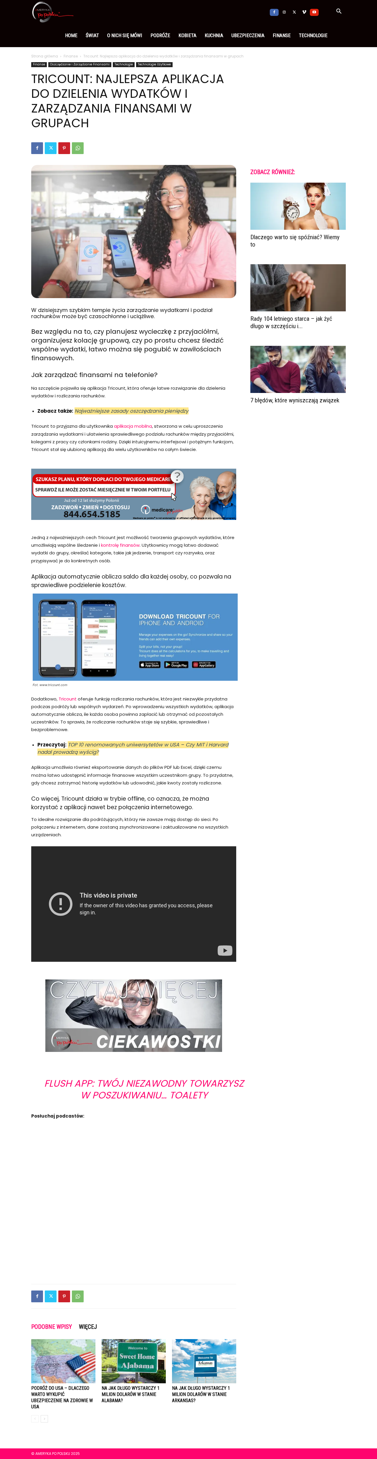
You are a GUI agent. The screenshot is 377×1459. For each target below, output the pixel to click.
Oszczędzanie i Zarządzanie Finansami (80, 64)
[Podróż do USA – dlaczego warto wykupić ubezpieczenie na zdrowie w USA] (63, 1361)
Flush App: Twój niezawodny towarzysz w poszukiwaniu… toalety (144, 1089)
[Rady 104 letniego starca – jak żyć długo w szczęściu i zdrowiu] (298, 287)
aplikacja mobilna (133, 426)
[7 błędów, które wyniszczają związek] (298, 369)
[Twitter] (294, 12)
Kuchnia (214, 35)
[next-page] (44, 1418)
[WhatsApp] (78, 148)
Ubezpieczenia (248, 35)
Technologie (313, 35)
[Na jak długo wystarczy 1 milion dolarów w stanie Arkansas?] (204, 1361)
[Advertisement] (134, 1264)
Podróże (160, 35)
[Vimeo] (304, 12)
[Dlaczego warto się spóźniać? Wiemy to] (298, 206)
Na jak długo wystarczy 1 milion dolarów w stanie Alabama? (131, 1394)
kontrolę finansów (120, 545)
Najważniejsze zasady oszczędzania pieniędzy (131, 410)
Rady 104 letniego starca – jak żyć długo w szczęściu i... (291, 322)
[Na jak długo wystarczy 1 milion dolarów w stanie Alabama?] (134, 1361)
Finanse (282, 35)
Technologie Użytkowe (154, 64)
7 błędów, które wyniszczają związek (294, 400)
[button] (339, 12)
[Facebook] (274, 12)
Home (71, 35)
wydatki (73, 349)
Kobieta (187, 35)
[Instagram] (284, 12)
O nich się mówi (124, 35)
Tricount (68, 699)
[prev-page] (35, 1418)
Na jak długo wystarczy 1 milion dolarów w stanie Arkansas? (201, 1394)
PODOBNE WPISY (51, 1326)
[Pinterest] (64, 148)
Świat (92, 35)
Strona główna (44, 56)
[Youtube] (314, 12)
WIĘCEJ (88, 1326)
